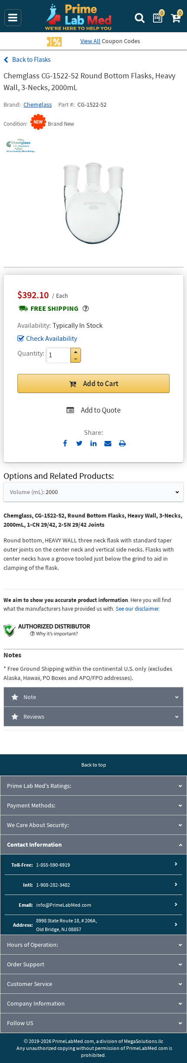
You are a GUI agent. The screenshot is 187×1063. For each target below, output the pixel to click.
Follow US (20, 1023)
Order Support (25, 964)
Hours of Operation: (32, 945)
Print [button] (122, 443)
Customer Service (29, 984)
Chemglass (37, 104)
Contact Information (34, 844)
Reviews (33, 716)
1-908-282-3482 (53, 884)
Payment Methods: (31, 805)
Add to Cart (100, 383)
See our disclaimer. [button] (138, 608)
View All (90, 41)
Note (29, 697)
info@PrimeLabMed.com (63, 905)
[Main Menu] (12, 17)
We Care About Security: (38, 825)
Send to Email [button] (108, 443)
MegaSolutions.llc (143, 1041)
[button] (75, 352)
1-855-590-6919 (53, 864)
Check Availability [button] (51, 338)
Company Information (36, 1003)
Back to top (93, 764)
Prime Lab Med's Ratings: (39, 786)
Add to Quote (100, 410)
